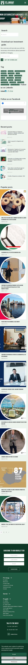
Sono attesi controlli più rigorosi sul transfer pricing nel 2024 (16, 168)
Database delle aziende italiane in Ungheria (12, 606)
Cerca (23, 34)
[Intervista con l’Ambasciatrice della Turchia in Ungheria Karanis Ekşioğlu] (3, 159)
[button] (25, 3)
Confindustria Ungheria (20, 71)
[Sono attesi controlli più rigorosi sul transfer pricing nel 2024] (3, 168)
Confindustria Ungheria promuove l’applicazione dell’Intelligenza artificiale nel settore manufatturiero (12, 287)
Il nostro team (6, 583)
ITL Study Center (4, 82)
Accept (14, 654)
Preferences (14, 661)
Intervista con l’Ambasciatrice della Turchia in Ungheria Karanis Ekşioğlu (17, 160)
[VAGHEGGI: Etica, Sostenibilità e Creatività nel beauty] (13, 509)
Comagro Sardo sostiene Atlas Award (9, 457)
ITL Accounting (11, 73)
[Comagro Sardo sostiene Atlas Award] (13, 441)
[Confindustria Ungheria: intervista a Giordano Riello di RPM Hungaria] (13, 339)
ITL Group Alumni (18, 75)
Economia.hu (6, 602)
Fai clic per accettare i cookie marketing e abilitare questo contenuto (13, 110)
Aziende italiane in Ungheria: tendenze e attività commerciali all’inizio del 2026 (16, 133)
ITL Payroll (10, 80)
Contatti (5, 589)
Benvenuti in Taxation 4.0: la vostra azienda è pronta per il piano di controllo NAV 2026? (16, 151)
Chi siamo (5, 580)
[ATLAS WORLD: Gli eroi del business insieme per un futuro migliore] (13, 406)
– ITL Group (10, 91)
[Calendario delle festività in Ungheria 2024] (13, 237)
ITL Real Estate (18, 80)
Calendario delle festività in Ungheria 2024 (10, 252)
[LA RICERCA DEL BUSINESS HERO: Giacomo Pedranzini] (13, 374)
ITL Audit (18, 73)
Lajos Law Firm (21, 82)
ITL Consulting (4, 75)
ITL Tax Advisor (13, 82)
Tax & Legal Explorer (15, 84)
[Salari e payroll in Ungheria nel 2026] (3, 141)
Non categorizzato (5, 84)
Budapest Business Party (8, 611)
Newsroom (5, 581)
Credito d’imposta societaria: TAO (16, 176)
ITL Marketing (4, 80)
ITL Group (11, 75)
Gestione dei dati (7, 587)
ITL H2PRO (5, 601)
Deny (14, 658)
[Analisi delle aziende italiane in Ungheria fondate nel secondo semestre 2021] (13, 474)
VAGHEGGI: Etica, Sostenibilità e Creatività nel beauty (13, 524)
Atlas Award (6, 613)
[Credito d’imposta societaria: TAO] (3, 176)
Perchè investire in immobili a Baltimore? (10, 321)
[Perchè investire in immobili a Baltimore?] (13, 306)
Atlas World (3, 71)
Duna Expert (3, 73)
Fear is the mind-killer (8, 615)
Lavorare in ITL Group (8, 585)
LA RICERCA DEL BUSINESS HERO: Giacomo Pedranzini (12, 389)
